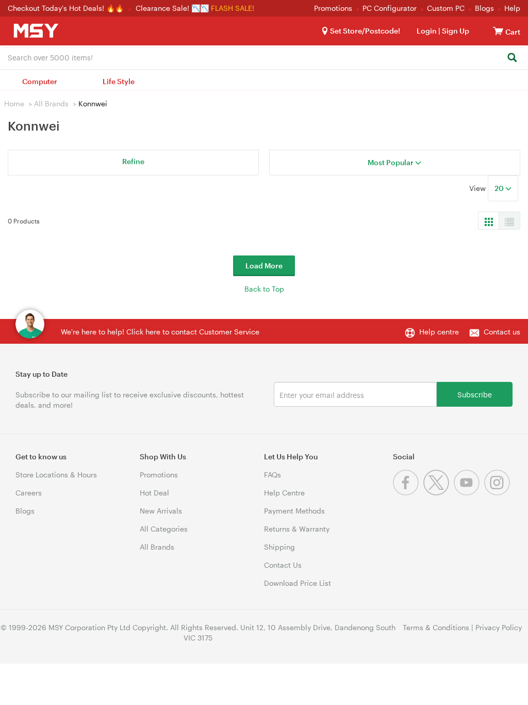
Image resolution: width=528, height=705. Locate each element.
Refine (133, 161)
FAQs (272, 474)
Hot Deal (154, 492)
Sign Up (454, 30)
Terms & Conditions (436, 627)
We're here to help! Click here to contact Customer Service (160, 331)
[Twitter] (438, 492)
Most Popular (391, 162)
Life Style (119, 81)
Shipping (279, 546)
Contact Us (283, 564)
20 (499, 188)
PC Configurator (389, 8)
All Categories (164, 528)
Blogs (484, 8)
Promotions (333, 8)
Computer (39, 81)
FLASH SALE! (232, 8)
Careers (28, 492)
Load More (264, 265)
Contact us (502, 331)
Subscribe (474, 394)
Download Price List (297, 583)
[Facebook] (408, 492)
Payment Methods (294, 510)
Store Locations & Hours (56, 474)
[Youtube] (469, 492)
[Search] (511, 58)
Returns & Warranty (296, 528)
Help (512, 8)
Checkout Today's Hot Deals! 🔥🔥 (67, 8)
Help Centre (284, 492)
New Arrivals (161, 510)
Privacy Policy (498, 627)
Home (14, 103)
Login (427, 30)
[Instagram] (498, 492)
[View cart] (498, 30)
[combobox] (264, 57)
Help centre (439, 331)
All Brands (51, 103)
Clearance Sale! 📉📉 (172, 8)
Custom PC (446, 8)
